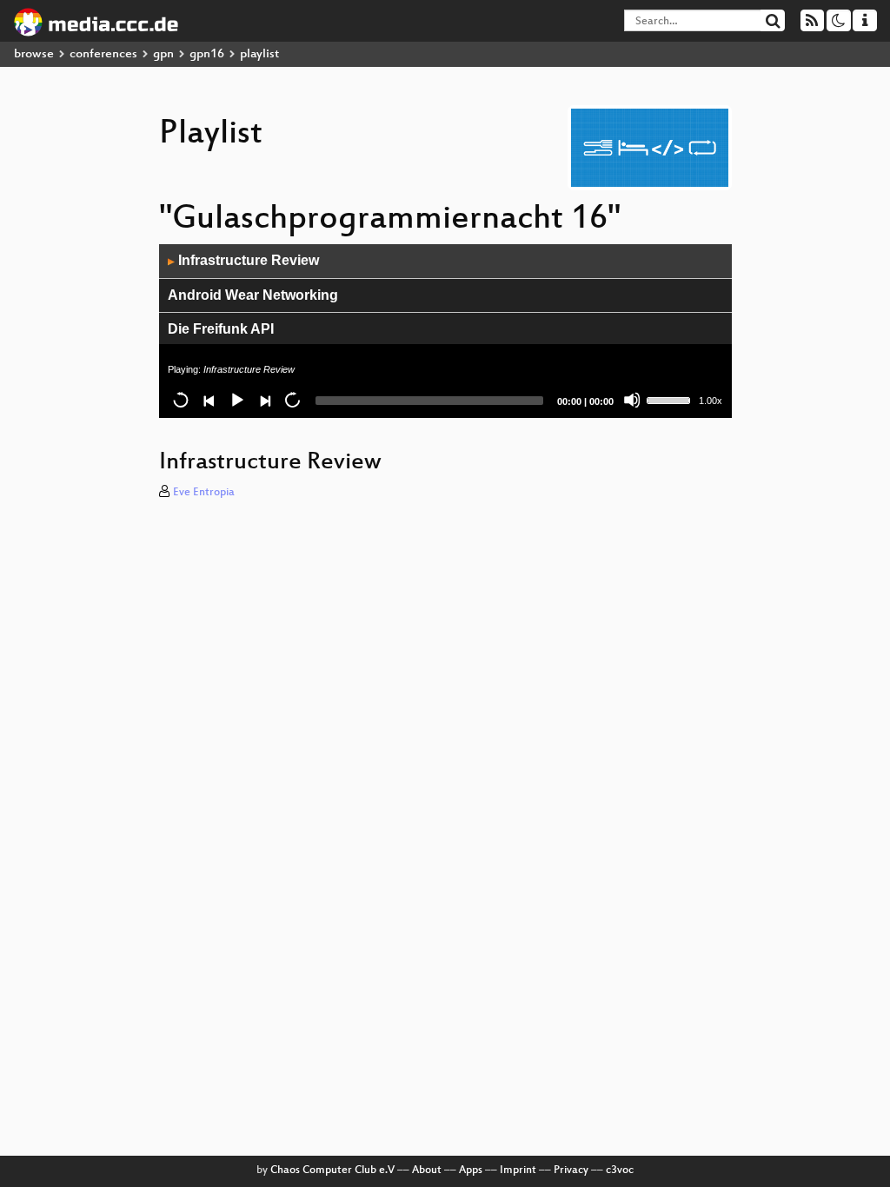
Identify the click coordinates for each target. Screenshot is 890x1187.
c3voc (620, 1170)
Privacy (571, 1170)
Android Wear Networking (253, 295)
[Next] (264, 400)
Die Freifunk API (221, 329)
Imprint (518, 1170)
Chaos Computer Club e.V (332, 1170)
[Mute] (632, 400)
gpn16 (206, 54)
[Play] (236, 400)
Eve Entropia (204, 493)
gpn (163, 54)
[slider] (671, 398)
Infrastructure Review (243, 260)
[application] (445, 331)
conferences (103, 54)
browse (34, 54)
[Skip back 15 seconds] (181, 400)
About (427, 1170)
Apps (470, 1170)
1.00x (710, 400)
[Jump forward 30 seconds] (292, 400)
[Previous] (208, 400)
